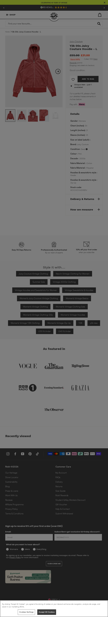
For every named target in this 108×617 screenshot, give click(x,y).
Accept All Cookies (47, 612)
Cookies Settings (26, 612)
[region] (54, 608)
